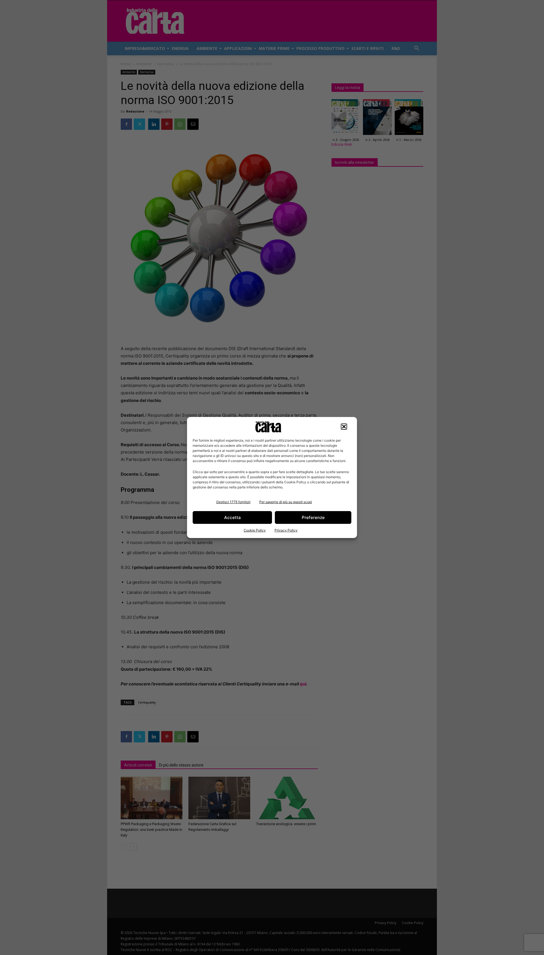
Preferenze (313, 517)
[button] (344, 426)
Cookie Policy (255, 530)
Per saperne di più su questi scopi (285, 502)
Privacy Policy (286, 530)
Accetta (232, 517)
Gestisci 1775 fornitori (233, 502)
